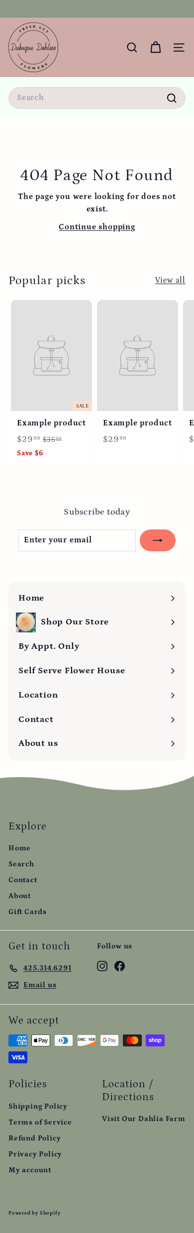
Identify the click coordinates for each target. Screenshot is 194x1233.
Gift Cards (27, 912)
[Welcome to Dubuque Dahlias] (95, 8)
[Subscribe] (158, 540)
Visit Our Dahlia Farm (144, 1119)
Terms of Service (40, 1122)
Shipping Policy (38, 1106)
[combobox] (97, 98)
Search (21, 864)
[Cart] (155, 47)
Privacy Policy (35, 1154)
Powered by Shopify (34, 1213)
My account (29, 1170)
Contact (22, 880)
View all (170, 280)
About (19, 896)
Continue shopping (97, 226)
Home (19, 848)
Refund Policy (34, 1138)
